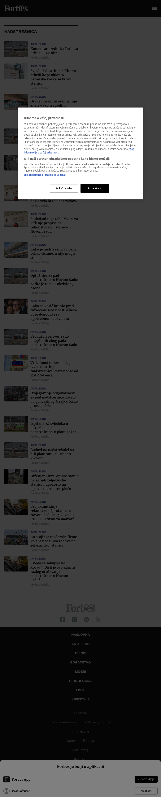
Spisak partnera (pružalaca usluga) (45, 174)
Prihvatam (94, 188)
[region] (80, 153)
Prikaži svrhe (64, 188)
